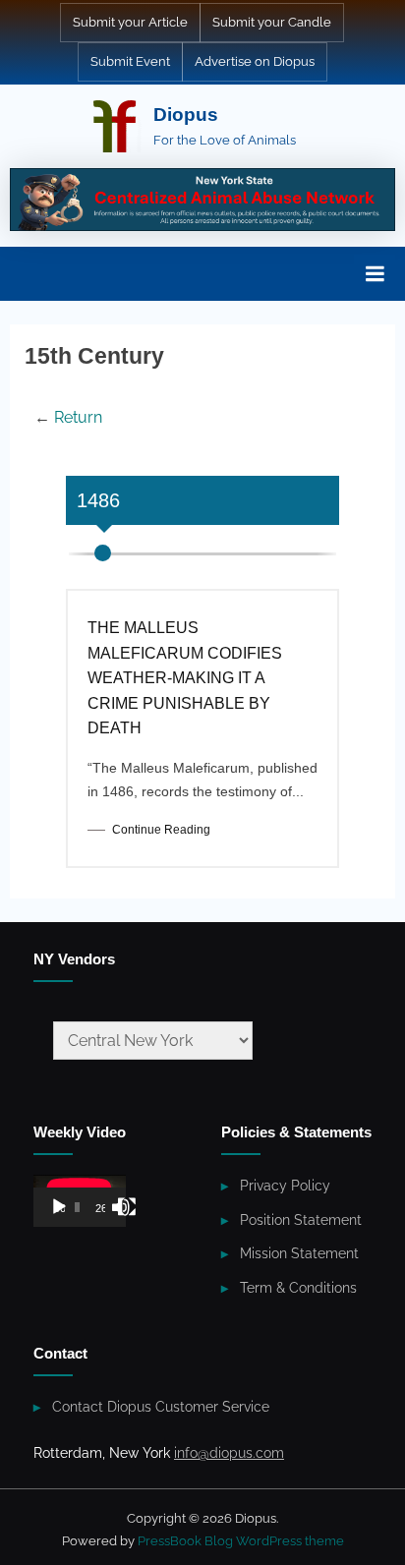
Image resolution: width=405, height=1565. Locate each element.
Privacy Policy (285, 1185)
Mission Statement (299, 1253)
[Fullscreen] (127, 1207)
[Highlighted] (202, 199)
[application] (79, 1201)
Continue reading (161, 830)
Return (78, 417)
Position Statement (301, 1220)
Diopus (185, 114)
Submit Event (130, 61)
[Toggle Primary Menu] (374, 274)
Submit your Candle (271, 22)
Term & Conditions (298, 1288)
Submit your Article (130, 22)
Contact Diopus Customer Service (160, 1407)
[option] (202, 738)
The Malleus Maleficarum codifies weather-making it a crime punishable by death (184, 677)
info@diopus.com (229, 1453)
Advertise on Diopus (255, 61)
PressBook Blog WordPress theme (241, 1541)
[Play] (59, 1207)
